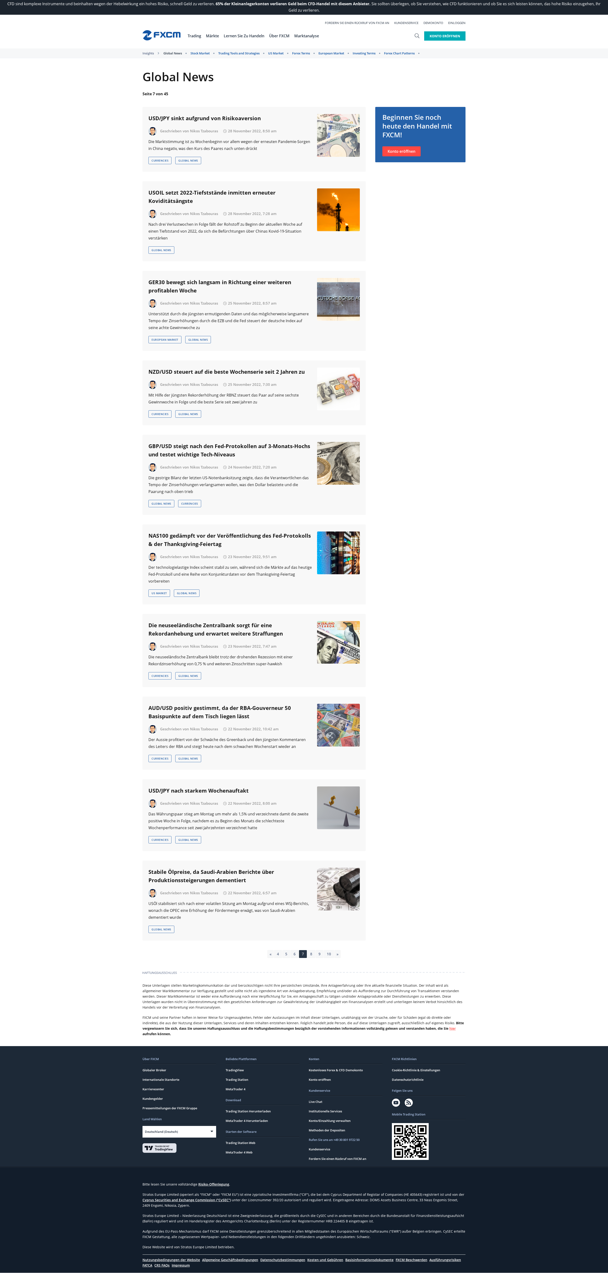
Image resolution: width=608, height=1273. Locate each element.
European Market (331, 53)
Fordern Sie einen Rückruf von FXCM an (357, 23)
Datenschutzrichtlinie (407, 1079)
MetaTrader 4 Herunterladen (247, 1121)
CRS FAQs (162, 1265)
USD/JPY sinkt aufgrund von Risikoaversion (204, 118)
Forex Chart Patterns (399, 53)
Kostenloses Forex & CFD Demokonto (336, 1070)
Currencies (160, 160)
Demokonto (433, 23)
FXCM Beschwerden (411, 1260)
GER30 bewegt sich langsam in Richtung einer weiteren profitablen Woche (219, 286)
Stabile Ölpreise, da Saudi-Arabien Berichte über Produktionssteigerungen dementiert (211, 876)
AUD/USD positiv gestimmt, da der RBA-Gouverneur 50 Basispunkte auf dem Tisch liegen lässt (219, 712)
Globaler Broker (154, 1070)
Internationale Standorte (160, 1079)
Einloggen (457, 23)
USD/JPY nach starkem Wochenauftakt (198, 790)
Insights (148, 53)
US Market (276, 53)
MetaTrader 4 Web (239, 1152)
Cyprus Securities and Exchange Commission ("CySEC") (186, 1200)
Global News (172, 53)
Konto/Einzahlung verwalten (330, 1121)
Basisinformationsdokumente (369, 1260)
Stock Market (200, 53)
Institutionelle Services (325, 1111)
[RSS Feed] (409, 1103)
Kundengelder (152, 1098)
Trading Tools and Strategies (239, 53)
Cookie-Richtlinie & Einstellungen (416, 1070)
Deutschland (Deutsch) (161, 1131)
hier (452, 1028)
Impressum (181, 1265)
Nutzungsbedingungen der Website (171, 1260)
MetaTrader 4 (235, 1089)
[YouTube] (396, 1103)
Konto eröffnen (401, 151)
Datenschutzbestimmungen (282, 1260)
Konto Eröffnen (445, 36)
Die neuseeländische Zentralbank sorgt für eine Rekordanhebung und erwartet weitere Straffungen (215, 629)
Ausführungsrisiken (445, 1260)
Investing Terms (364, 53)
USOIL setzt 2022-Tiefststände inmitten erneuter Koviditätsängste (212, 196)
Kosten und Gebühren (325, 1260)
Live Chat (315, 1102)
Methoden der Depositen (327, 1130)
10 (329, 954)
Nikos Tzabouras (204, 131)
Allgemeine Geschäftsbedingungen (230, 1260)
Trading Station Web (240, 1143)
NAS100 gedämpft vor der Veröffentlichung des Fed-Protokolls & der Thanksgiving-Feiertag (229, 539)
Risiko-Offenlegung (213, 1184)
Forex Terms (301, 53)
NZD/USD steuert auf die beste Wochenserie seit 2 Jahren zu (226, 371)
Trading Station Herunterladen (248, 1111)
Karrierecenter (153, 1089)
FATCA (147, 1265)
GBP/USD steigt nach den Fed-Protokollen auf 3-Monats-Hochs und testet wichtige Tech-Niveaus (229, 450)
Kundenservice (406, 23)
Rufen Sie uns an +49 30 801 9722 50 (334, 1140)
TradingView (235, 1070)
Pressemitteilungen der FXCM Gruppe (169, 1108)
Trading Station (237, 1079)
